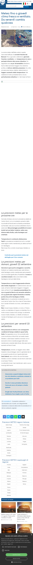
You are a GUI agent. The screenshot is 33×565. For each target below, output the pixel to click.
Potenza (24, 481)
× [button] (31, 534)
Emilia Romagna (24, 433)
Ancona (9, 464)
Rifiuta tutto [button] (16, 558)
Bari (9, 470)
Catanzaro (24, 470)
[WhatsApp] (15, 416)
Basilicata (8, 447)
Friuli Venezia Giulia (24, 430)
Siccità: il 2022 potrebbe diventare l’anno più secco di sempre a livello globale (16, 385)
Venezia (9, 495)
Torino (8, 487)
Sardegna (8, 455)
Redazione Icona (5, 26)
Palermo (24, 476)
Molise (24, 439)
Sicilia (8, 453)
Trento (8, 490)
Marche (9, 439)
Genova (9, 476)
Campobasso (24, 467)
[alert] (16, 549)
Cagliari (24, 464)
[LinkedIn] (12, 416)
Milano (8, 481)
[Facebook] (4, 416)
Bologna (9, 472)
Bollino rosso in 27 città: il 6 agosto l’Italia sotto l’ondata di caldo (8, 516)
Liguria (8, 430)
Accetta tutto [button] (16, 554)
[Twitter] (8, 416)
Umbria (9, 441)
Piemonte (8, 427)
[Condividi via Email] (23, 416)
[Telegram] (19, 416)
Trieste (8, 492)
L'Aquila (9, 478)
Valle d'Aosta (9, 425)
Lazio (8, 444)
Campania (24, 444)
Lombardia (9, 433)
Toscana (9, 436)
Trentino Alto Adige (24, 425)
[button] (16, 562)
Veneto (24, 427)
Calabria (9, 450)
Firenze (24, 472)
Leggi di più (10, 544)
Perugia (24, 478)
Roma (24, 484)
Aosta (8, 467)
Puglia (24, 441)
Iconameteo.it (7, 401)
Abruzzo (24, 436)
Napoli (8, 484)
